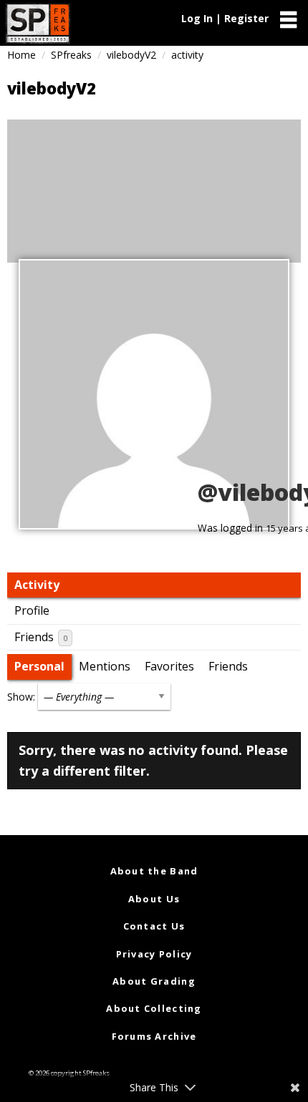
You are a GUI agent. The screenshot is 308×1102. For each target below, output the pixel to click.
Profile (31, 610)
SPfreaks (71, 55)
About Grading (154, 981)
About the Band (154, 870)
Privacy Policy (154, 953)
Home (21, 55)
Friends (40, 637)
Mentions (104, 666)
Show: (21, 696)
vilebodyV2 (131, 55)
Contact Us (154, 926)
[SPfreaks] (38, 23)
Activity (36, 585)
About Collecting (153, 1008)
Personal (39, 666)
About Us (154, 898)
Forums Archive (154, 1036)
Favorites (169, 666)
